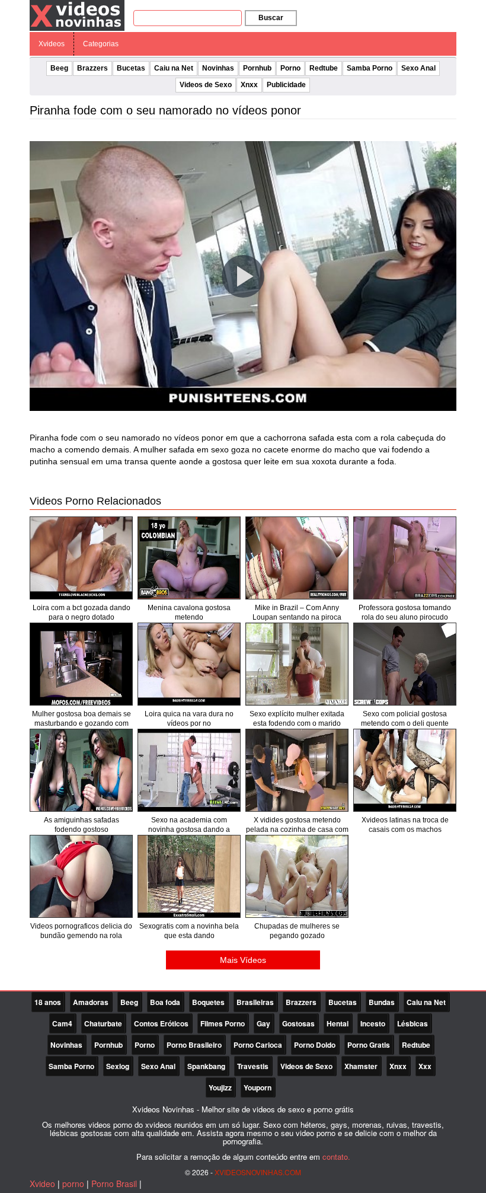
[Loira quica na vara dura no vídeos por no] (189, 664)
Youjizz (220, 1087)
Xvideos (52, 44)
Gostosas (298, 1023)
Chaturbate (103, 1023)
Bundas (382, 1002)
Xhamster (361, 1066)
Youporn (257, 1087)
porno (73, 1183)
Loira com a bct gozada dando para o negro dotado (81, 612)
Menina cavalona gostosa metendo (189, 612)
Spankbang (206, 1066)
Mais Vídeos (243, 960)
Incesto (372, 1023)
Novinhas (218, 68)
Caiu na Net (173, 68)
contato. (336, 1156)
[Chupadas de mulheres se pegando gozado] (297, 876)
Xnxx (249, 85)
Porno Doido (314, 1044)
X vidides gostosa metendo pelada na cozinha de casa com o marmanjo (297, 829)
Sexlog (117, 1066)
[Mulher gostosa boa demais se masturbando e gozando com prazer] (81, 664)
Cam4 (62, 1023)
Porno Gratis (368, 1044)
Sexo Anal (418, 68)
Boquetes (208, 1002)
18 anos (47, 1002)
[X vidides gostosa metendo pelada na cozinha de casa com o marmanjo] (297, 770)
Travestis (252, 1066)
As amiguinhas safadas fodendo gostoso (81, 825)
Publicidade (286, 85)
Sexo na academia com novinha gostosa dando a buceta (189, 829)
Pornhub (257, 68)
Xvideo (42, 1183)
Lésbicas (412, 1023)
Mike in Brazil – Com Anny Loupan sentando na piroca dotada (296, 617)
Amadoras (90, 1002)
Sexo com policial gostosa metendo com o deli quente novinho (405, 723)
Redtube (323, 68)
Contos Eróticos (161, 1023)
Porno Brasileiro (194, 1044)
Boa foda (165, 1002)
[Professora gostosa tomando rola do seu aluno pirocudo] (405, 558)
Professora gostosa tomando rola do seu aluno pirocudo (405, 612)
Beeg (59, 68)
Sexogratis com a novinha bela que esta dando (189, 931)
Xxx (424, 1066)
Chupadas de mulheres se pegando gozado (297, 931)
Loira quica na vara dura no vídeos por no (189, 719)
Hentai (337, 1023)
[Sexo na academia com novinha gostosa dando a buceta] (189, 770)
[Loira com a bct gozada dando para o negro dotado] (81, 558)
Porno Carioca (258, 1044)
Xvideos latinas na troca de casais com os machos (405, 825)
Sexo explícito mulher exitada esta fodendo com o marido (297, 719)
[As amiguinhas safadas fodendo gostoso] (81, 770)
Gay (263, 1023)
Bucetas (131, 68)
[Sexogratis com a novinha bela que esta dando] (189, 876)
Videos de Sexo (206, 85)
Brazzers (92, 68)
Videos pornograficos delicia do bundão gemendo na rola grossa (81, 935)
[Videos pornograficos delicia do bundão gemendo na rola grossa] (81, 876)
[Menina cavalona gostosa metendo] (189, 558)
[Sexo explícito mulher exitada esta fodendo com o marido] (297, 664)
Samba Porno (369, 68)
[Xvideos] (77, 15)
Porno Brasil (114, 1183)
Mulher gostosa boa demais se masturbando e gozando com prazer (81, 723)
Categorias (101, 44)
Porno (290, 68)
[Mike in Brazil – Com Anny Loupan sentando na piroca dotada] (297, 558)
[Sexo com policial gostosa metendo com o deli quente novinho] (405, 664)
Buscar (270, 18)
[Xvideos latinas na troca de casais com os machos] (405, 770)
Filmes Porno (222, 1023)
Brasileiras (255, 1002)
